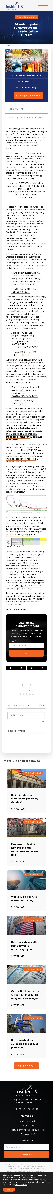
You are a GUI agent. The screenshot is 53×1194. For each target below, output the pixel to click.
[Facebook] (16, 1108)
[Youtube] (20, 1108)
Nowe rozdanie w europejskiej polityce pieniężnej (24, 1044)
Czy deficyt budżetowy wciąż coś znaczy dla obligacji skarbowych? (26, 995)
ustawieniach (21, 1184)
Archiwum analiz (28, 17)
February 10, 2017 (20, 355)
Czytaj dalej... (18, 809)
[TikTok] (33, 1108)
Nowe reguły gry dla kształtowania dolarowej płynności (24, 946)
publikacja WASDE (27, 450)
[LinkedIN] (37, 1108)
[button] (43, 5)
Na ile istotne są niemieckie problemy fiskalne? (24, 799)
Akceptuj (8, 1189)
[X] (24, 1108)
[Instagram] (29, 1108)
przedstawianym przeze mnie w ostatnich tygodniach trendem (25, 305)
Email (12, 641)
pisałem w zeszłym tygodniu (21, 534)
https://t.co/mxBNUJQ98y (25, 347)
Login (42, 705)
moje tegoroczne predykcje (21, 459)
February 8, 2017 (20, 292)
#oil (34, 341)
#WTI (14, 344)
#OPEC (22, 344)
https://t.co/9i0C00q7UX (24, 396)
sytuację (27, 585)
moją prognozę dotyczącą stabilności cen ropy (21, 435)
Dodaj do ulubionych (29, 95)
